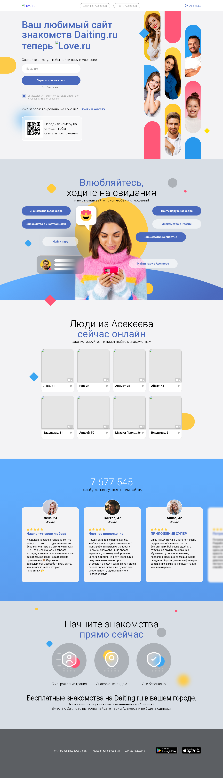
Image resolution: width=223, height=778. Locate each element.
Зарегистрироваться (51, 80)
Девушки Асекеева (95, 5)
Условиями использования (44, 98)
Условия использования (106, 750)
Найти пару (60, 241)
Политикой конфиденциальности (62, 95)
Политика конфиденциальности (70, 750)
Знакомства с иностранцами (46, 224)
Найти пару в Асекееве (177, 211)
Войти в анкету (93, 109)
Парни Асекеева (127, 5)
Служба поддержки (135, 750)
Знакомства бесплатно (161, 237)
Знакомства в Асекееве (46, 211)
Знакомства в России (176, 224)
